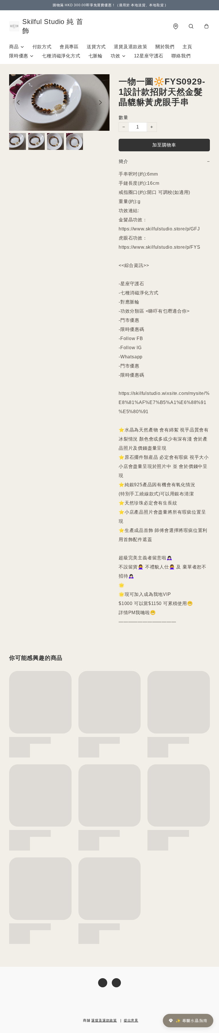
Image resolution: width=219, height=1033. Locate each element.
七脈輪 (95, 55)
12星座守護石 (149, 55)
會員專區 (69, 46)
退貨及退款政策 (130, 46)
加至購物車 (164, 144)
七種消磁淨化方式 (61, 55)
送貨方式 (96, 46)
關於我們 (165, 46)
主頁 (187, 46)
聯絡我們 (180, 55)
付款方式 (42, 46)
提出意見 (131, 1020)
